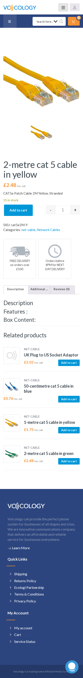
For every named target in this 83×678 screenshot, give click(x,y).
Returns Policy (25, 581)
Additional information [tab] (39, 289)
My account (23, 628)
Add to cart (18, 210)
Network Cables (48, 230)
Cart (17, 634)
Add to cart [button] (69, 362)
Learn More (21, 548)
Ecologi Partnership (29, 587)
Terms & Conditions (29, 594)
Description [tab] (15, 289)
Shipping (20, 574)
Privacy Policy (25, 601)
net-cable (28, 230)
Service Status (24, 641)
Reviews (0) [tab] (61, 289)
